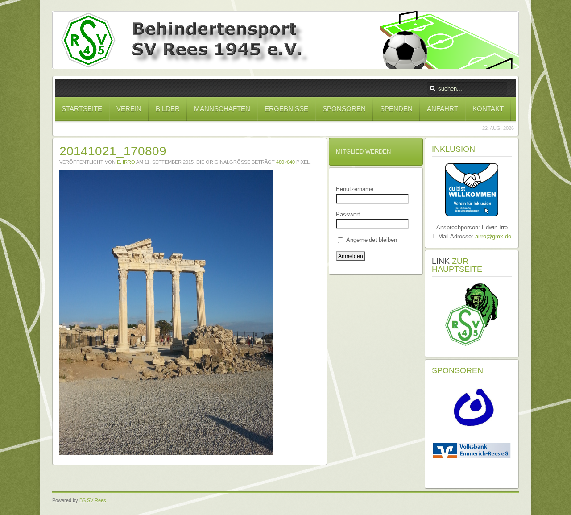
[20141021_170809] (166, 453)
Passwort (348, 214)
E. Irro (126, 162)
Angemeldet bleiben (371, 240)
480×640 (285, 162)
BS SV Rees (92, 500)
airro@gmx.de (493, 236)
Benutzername (354, 189)
